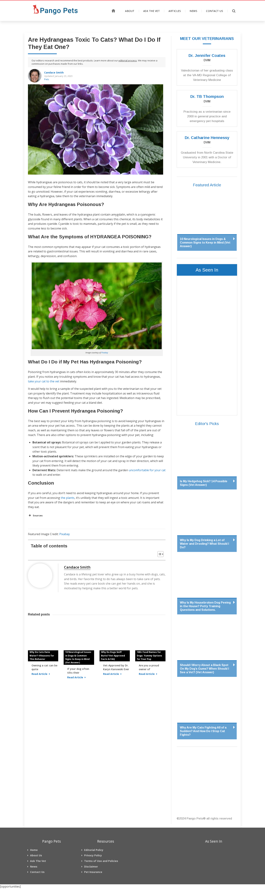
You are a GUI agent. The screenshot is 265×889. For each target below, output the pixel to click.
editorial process (127, 60)
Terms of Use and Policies (101, 861)
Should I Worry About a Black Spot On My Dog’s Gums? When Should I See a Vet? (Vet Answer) (204, 669)
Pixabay (104, 352)
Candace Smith (54, 72)
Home (113, 11)
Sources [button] (38, 515)
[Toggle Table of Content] (159, 554)
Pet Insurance (93, 872)
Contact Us (37, 872)
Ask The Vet (151, 11)
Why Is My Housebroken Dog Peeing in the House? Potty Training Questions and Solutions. (205, 606)
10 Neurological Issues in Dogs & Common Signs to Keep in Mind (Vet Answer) (78, 657)
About (129, 11)
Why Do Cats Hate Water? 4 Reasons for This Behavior (42, 655)
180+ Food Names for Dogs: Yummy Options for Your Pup (149, 655)
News (193, 11)
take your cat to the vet (43, 381)
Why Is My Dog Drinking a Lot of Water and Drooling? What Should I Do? (204, 544)
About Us (36, 855)
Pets (46, 79)
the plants (67, 498)
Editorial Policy (93, 850)
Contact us (214, 11)
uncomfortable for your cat (147, 470)
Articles (175, 11)
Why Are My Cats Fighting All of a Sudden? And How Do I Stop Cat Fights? (203, 731)
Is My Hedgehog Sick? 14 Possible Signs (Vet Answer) (203, 483)
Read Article (40, 674)
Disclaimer (91, 866)
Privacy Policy (93, 855)
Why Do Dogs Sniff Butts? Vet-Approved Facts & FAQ (113, 655)
